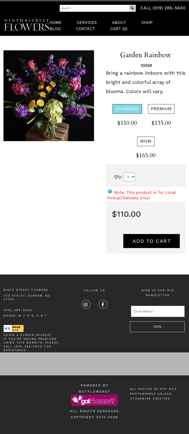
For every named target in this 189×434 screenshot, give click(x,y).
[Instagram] (86, 304)
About (119, 22)
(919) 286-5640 (17, 310)
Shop (147, 22)
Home (56, 22)
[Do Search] (132, 8)
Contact (85, 28)
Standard (127, 109)
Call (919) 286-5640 (163, 8)
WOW (146, 141)
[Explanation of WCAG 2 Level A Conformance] (13, 331)
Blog (55, 28)
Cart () (118, 28)
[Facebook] (103, 304)
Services (87, 22)
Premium (161, 109)
